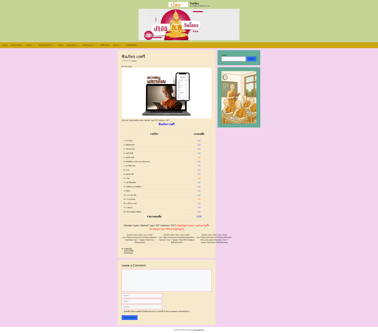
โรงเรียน (194, 3)
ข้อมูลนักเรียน (71, 45)
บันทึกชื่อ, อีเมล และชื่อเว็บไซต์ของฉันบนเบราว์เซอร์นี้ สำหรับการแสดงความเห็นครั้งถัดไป (156, 311)
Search (224, 55)
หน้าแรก (4, 45)
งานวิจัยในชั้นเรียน (132, 45)
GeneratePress (199, 330)
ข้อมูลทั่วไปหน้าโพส (45, 45)
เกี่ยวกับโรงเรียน (16, 45)
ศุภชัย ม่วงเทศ (128, 253)
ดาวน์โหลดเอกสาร (88, 45)
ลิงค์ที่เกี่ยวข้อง (104, 45)
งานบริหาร (29, 45)
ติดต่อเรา (116, 45)
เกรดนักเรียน (128, 248)
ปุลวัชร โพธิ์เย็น (129, 250)
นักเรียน (60, 45)
